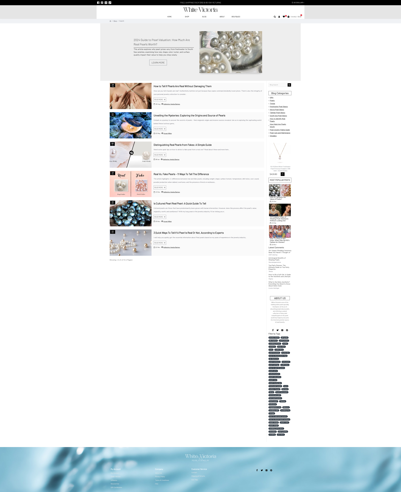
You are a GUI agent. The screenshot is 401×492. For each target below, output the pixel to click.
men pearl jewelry (275, 398)
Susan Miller (168, 133)
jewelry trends (274, 338)
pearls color (284, 423)
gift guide (284, 338)
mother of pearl (274, 389)
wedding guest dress (276, 429)
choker (285, 344)
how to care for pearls (276, 368)
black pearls (273, 401)
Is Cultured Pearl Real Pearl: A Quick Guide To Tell (180, 203)
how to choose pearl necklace (279, 419)
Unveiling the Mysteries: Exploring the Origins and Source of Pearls (189, 115)
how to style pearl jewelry (278, 416)
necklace (272, 347)
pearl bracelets (274, 353)
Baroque (285, 389)
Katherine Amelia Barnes (172, 104)
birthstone (272, 404)
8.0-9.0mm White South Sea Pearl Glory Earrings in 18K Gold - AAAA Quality (280, 169)
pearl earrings (274, 365)
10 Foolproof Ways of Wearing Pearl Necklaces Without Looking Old (279, 219)
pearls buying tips (275, 383)
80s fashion (273, 341)
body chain (281, 347)
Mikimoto (286, 407)
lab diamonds (273, 359)
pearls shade (273, 423)
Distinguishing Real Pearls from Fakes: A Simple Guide (183, 144)
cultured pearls (274, 374)
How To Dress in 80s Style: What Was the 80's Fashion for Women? (279, 240)
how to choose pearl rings (278, 356)
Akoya (271, 392)
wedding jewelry (274, 344)
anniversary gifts (274, 395)
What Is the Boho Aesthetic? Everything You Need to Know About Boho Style (279, 284)
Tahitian (282, 401)
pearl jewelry (284, 341)
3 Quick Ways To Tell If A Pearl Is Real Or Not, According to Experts (189, 232)
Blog (115, 21)
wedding (272, 435)
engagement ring (275, 407)
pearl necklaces (274, 362)
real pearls (286, 362)
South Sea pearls (282, 392)
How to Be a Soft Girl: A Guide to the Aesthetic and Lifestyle (279, 275)
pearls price (273, 371)
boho (271, 350)
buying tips (285, 353)
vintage (271, 413)
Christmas (272, 432)
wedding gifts (273, 410)
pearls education (274, 377)
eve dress (281, 435)
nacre (286, 386)
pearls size (273, 380)
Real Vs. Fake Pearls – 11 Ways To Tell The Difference (181, 174)
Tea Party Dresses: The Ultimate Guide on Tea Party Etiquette (278, 267)
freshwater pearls (275, 386)
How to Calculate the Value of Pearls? (278, 198)
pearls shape (273, 426)
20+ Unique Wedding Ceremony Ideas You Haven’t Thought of (279, 251)
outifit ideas (279, 350)
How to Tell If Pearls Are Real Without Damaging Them (183, 86)
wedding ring (285, 410)
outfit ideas (285, 365)
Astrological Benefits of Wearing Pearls (277, 259)
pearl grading (282, 432)
